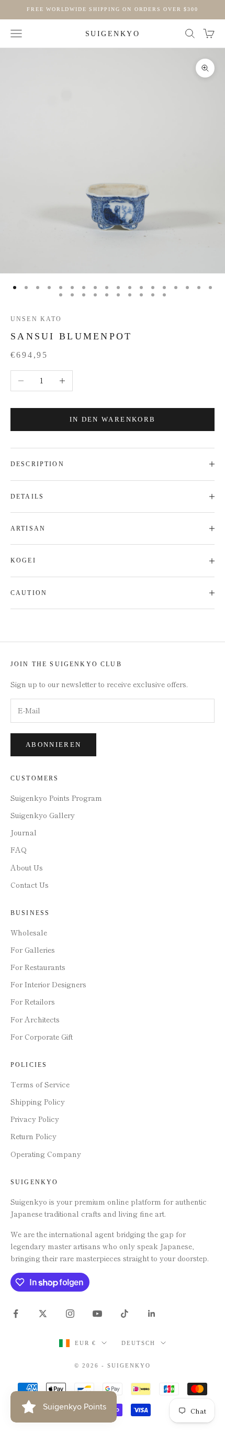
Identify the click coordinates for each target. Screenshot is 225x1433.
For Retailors (32, 1001)
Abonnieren (53, 744)
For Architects (35, 1019)
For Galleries (32, 949)
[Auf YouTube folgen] (97, 1313)
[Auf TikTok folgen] (124, 1313)
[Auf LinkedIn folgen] (152, 1313)
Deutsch (138, 1343)
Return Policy (33, 1136)
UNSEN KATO (36, 319)
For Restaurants (37, 967)
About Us (26, 867)
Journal (23, 832)
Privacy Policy (34, 1119)
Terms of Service (40, 1084)
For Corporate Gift (41, 1036)
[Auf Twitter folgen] (43, 1313)
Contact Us (29, 884)
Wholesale (28, 932)
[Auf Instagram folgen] (70, 1313)
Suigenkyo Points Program (56, 797)
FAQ (18, 849)
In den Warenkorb (112, 419)
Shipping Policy (37, 1101)
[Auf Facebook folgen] (15, 1313)
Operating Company (45, 1154)
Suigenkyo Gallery (42, 815)
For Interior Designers (48, 984)
